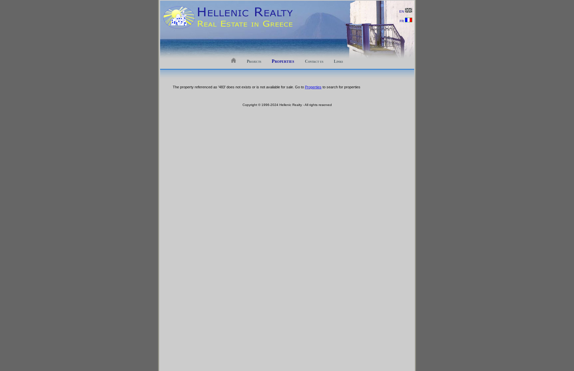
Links (338, 61)
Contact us (314, 61)
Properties (283, 61)
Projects (254, 61)
